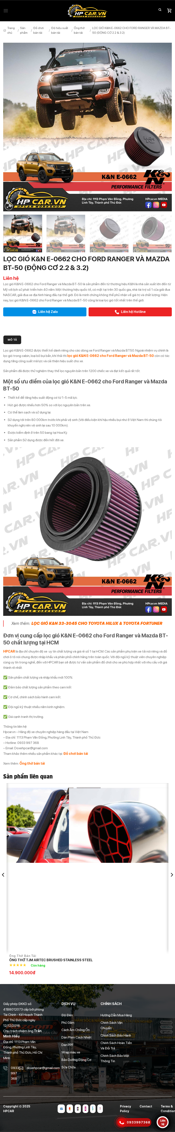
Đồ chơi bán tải (38, 30)
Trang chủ (11, 30)
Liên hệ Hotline (133, 312)
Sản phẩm (24, 30)
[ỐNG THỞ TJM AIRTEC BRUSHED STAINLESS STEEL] (87, 870)
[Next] (163, 127)
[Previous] (12, 127)
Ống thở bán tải (79, 30)
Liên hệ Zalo (48, 312)
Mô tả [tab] (12, 339)
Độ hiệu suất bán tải (59, 30)
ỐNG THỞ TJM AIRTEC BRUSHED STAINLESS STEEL (51, 960)
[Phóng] (9, 206)
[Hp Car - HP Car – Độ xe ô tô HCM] (87, 11)
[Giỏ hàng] (169, 10)
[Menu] (5, 11)
